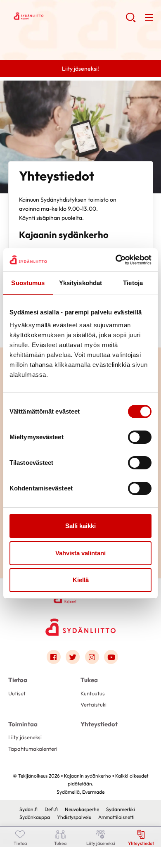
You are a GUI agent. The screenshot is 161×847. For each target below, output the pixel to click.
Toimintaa (23, 724)
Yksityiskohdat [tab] (80, 282)
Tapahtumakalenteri (32, 748)
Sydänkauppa (34, 817)
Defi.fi (51, 809)
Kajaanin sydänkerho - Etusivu (67, 17)
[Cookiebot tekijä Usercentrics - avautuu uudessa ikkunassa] (116, 260)
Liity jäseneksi (25, 737)
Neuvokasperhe (82, 809)
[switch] (140, 437)
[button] (130, 20)
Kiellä (81, 579)
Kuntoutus (92, 693)
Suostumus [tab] (28, 282)
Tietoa (17, 680)
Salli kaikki (80, 525)
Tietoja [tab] (133, 282)
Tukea (89, 680)
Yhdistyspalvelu (74, 817)
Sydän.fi (28, 809)
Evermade (93, 792)
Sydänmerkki (120, 809)
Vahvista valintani (80, 553)
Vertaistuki (93, 704)
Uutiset (17, 693)
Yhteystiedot (99, 724)
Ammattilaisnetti (116, 817)
